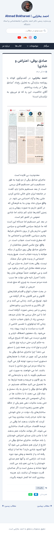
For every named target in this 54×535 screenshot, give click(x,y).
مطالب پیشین (43, 506)
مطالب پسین (10, 506)
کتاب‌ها (18, 46)
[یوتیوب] (19, 37)
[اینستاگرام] (30, 37)
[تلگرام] (35, 37)
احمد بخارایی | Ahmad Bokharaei (27, 16)
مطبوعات (39, 488)
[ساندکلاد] (25, 37)
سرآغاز (46, 46)
